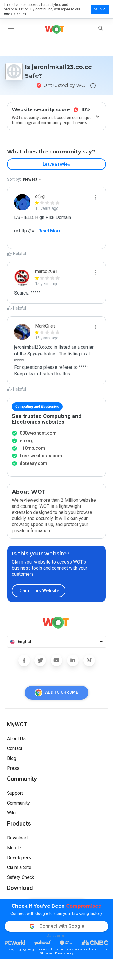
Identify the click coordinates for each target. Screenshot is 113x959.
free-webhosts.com (41, 455)
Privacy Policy (64, 953)
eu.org (27, 440)
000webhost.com (38, 433)
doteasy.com (33, 463)
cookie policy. (15, 14)
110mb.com (32, 448)
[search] (101, 28)
